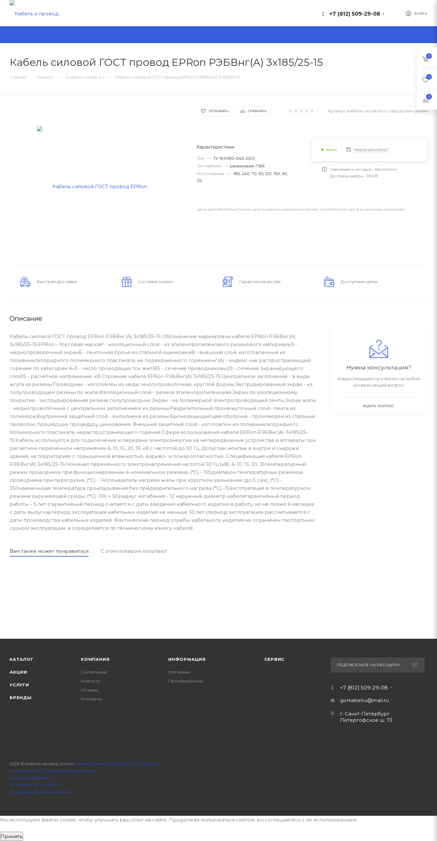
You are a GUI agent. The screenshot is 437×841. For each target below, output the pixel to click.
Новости (90, 680)
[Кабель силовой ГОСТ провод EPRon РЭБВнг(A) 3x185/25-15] (97, 186)
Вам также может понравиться (49, 551)
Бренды (21, 697)
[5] (311, 111)
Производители (185, 680)
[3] (301, 111)
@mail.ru (378, 700)
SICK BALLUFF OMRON (34, 784)
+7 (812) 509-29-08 (354, 14)
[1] (290, 111)
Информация (187, 659)
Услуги (19, 684)
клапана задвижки (29, 777)
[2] (295, 111)
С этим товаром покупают (134, 551)
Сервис (274, 659)
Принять (11, 836)
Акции (18, 672)
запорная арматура (73, 770)
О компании (94, 672)
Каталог (22, 659)
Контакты (91, 698)
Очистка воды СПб (30, 770)
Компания (95, 659)
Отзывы (89, 689)
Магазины (179, 672)
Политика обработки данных (41, 791)
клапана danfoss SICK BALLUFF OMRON (116, 763)
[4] (306, 111)
